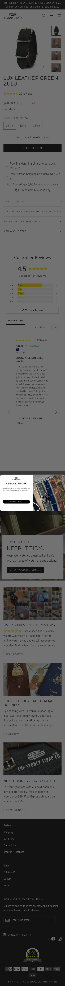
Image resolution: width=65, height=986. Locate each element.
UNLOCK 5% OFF (16, 502)
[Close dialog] (63, 477)
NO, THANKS (16, 507)
